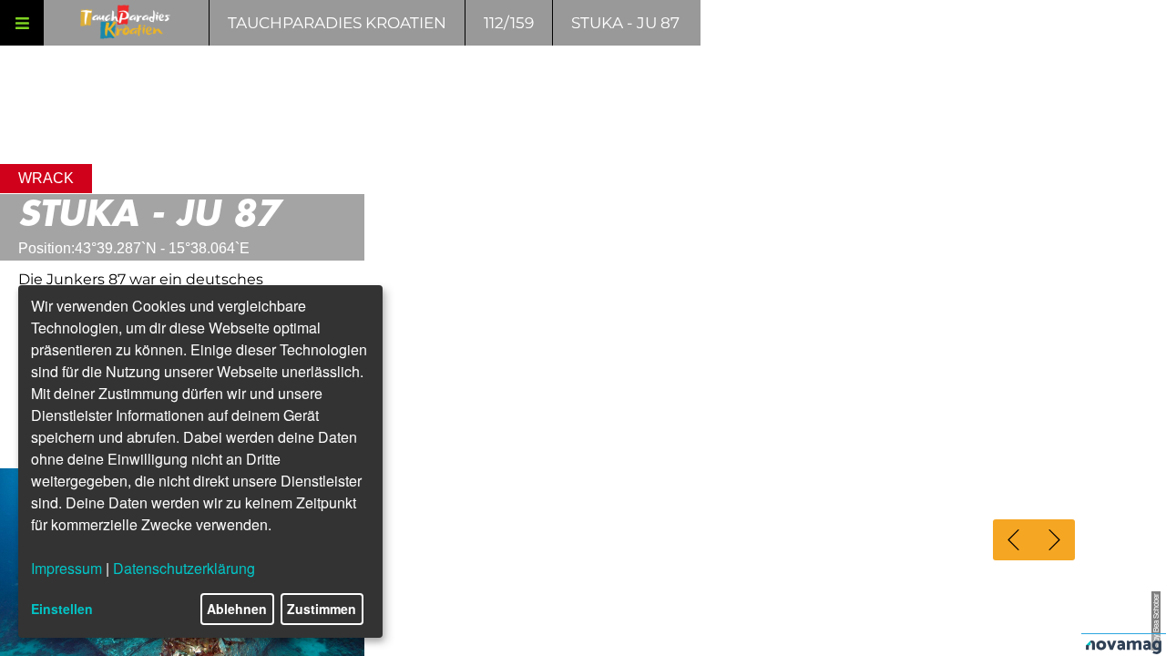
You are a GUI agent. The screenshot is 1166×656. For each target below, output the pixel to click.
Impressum (66, 568)
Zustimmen (321, 609)
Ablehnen (237, 609)
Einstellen (62, 609)
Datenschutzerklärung (184, 568)
